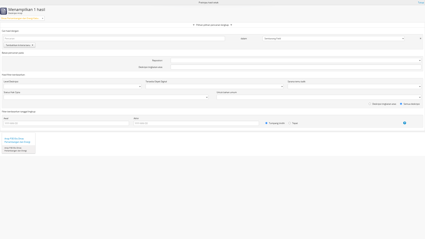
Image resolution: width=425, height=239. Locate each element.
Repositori (157, 60)
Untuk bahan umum (227, 92)
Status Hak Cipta (12, 92)
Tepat (295, 123)
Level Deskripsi (11, 81)
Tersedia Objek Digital (156, 81)
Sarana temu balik (296, 81)
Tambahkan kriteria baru (18, 45)
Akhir (136, 118)
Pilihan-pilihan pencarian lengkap (212, 24)
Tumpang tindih (276, 123)
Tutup (421, 2)
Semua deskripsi (411, 103)
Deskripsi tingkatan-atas (150, 67)
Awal (6, 118)
